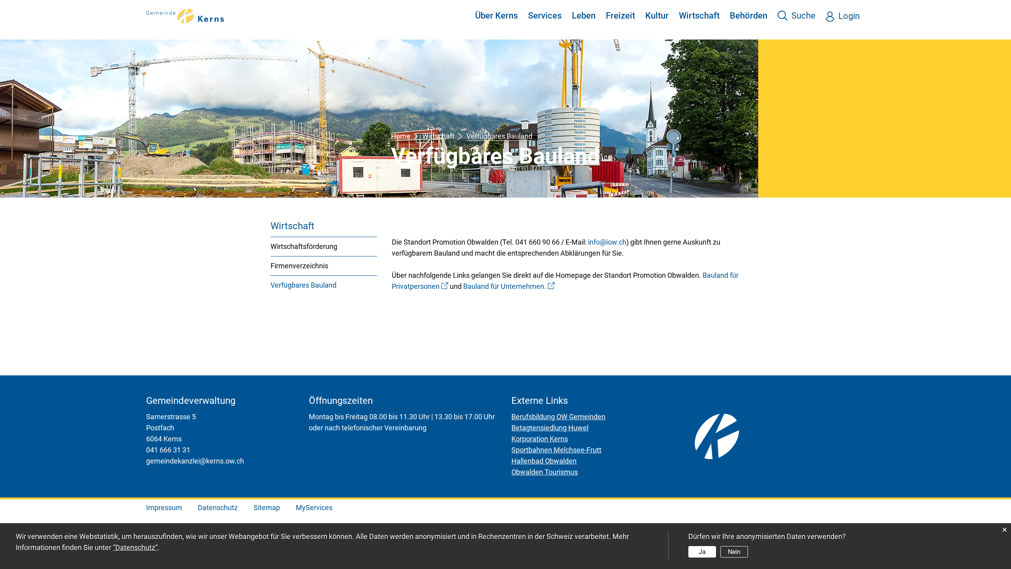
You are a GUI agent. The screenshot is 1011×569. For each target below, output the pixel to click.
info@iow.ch (607, 242)
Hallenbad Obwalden (544, 461)
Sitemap (267, 507)
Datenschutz (218, 507)
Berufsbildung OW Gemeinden (558, 417)
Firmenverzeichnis (299, 266)
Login (849, 16)
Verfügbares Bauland (324, 285)
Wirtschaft (699, 16)
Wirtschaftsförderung (304, 246)
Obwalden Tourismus (544, 472)
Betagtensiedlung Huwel (549, 428)
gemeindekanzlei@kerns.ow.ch (195, 461)
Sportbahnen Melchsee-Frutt (556, 450)
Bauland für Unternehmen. (509, 286)
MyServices (314, 507)
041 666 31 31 (168, 450)
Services (545, 16)
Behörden (748, 16)
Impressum (164, 507)
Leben (584, 16)
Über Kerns (496, 16)
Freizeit (620, 16)
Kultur (657, 16)
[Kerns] (185, 15)
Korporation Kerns (539, 439)
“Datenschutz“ (135, 547)
